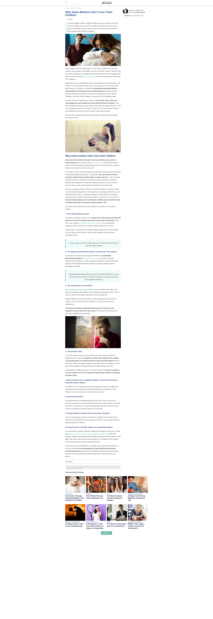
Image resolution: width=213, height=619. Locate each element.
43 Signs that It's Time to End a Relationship (74, 525)
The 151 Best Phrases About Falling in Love (94, 497)
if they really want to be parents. (90, 223)
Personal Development (135, 522)
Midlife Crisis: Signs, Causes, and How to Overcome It (136, 526)
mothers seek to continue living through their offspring (88, 434)
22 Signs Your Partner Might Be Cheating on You (136, 498)
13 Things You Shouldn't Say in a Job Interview (116, 525)
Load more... (106, 533)
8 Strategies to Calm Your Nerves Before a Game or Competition (95, 526)
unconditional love (89, 76)
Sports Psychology (92, 522)
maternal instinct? (96, 162)
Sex (108, 494)
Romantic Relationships (135, 494)
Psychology (69, 494)
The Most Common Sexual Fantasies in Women (114, 498)
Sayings (88, 494)
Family (79, 8)
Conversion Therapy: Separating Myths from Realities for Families (74, 498)
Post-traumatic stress (90, 258)
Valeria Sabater (140, 12)
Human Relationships (70, 8)
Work (108, 522)
